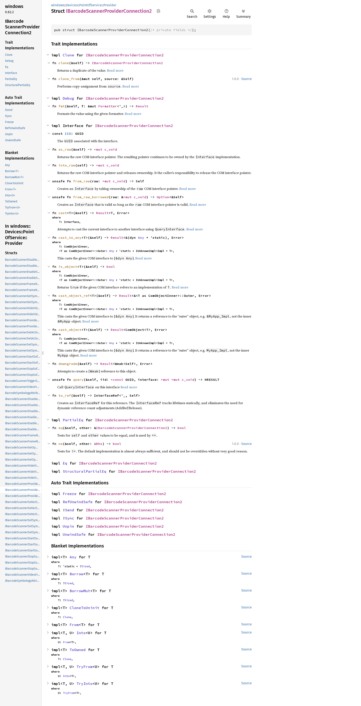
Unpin (68, 526)
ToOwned (78, 649)
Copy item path (158, 10)
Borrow (76, 573)
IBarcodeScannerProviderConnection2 (125, 55)
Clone (68, 55)
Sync (69, 518)
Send (69, 510)
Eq (65, 463)
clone (63, 63)
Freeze (69, 493)
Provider (109, 5)
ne (60, 444)
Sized (85, 566)
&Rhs (98, 444)
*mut (99, 149)
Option (163, 197)
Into (81, 632)
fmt (61, 106)
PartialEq (73, 420)
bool (111, 266)
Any (141, 237)
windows (57, 5)
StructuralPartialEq (84, 471)
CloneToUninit (84, 607)
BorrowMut (80, 590)
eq (60, 428)
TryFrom (84, 666)
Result (142, 106)
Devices (72, 5)
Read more (115, 70)
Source (246, 79)
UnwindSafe (74, 534)
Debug (68, 98)
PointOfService (90, 5)
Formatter (107, 106)
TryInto (84, 683)
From (74, 624)
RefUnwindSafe (78, 501)
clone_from (68, 79)
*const (118, 379)
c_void (110, 149)
